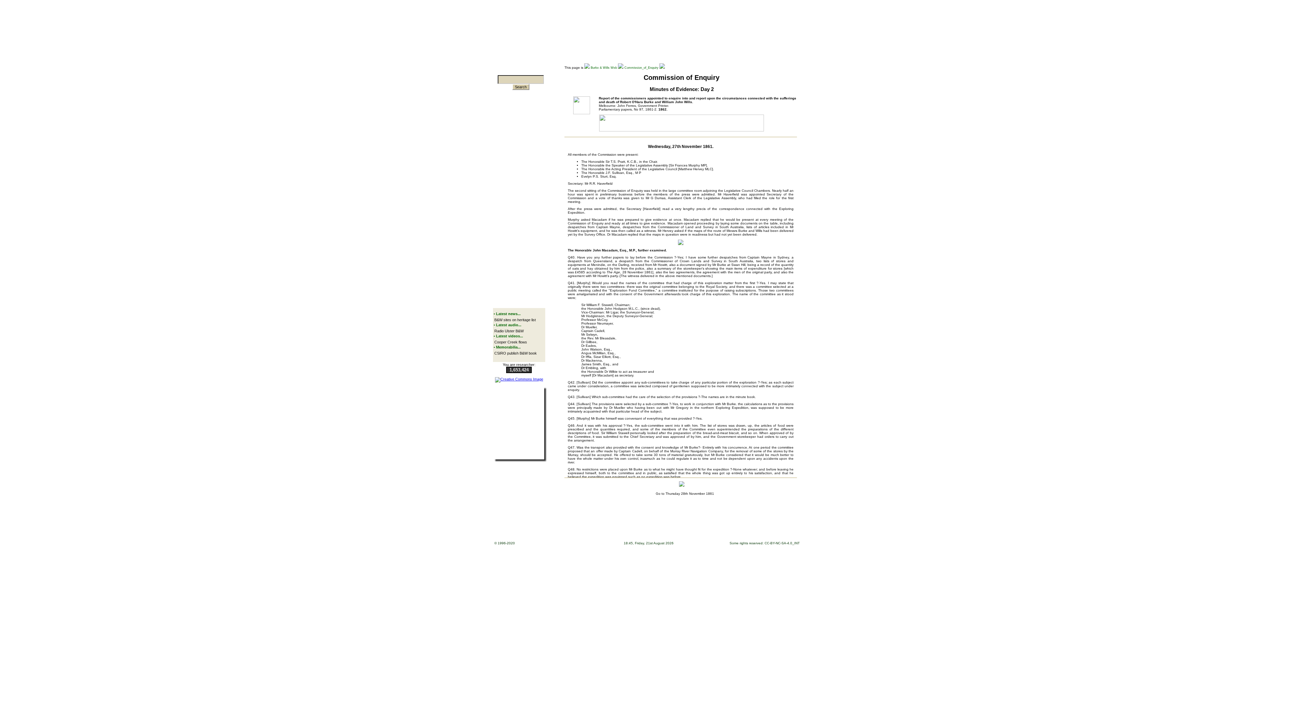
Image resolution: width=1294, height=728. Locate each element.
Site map (602, 524)
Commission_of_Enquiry (641, 67)
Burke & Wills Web (604, 67)
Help (629, 524)
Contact (675, 524)
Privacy (660, 524)
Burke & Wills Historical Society (708, 524)
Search (521, 87)
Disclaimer (644, 524)
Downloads (583, 524)
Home (567, 524)
